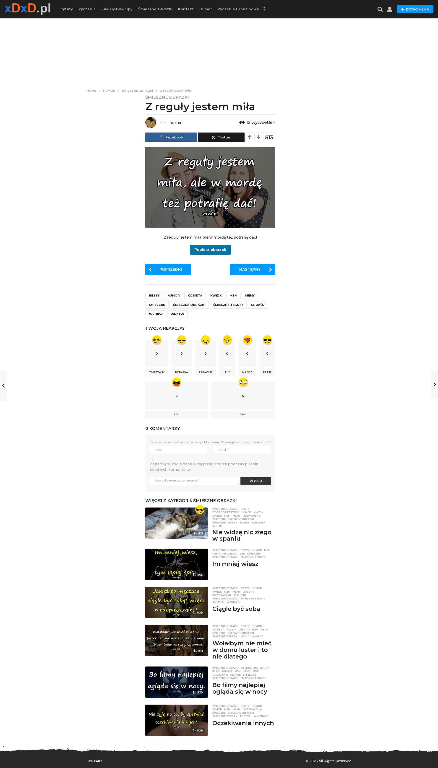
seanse (235, 674)
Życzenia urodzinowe (238, 9)
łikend (217, 515)
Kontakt (186, 9)
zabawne (205, 372)
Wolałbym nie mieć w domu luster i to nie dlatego (241, 650)
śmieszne (157, 305)
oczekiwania (252, 709)
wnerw (177, 314)
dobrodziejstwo (225, 512)
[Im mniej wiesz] (176, 564)
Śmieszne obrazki (155, 9)
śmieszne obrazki (189, 305)
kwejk (216, 295)
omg (243, 414)
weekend (258, 522)
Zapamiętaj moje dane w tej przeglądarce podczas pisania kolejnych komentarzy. (204, 467)
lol (176, 414)
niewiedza (229, 553)
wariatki (233, 602)
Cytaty (66, 9)
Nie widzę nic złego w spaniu (241, 535)
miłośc (247, 372)
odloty (248, 591)
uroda (244, 636)
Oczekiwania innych (243, 723)
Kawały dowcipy (117, 9)
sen (242, 553)
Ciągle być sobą (236, 608)
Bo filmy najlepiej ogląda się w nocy (239, 688)
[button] (264, 9)
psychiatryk (221, 595)
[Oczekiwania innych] (176, 720)
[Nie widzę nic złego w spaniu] (176, 523)
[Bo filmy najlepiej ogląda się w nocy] (176, 682)
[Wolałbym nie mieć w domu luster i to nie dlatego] (176, 640)
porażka (181, 372)
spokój (258, 305)
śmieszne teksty (228, 305)
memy (250, 295)
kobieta (195, 295)
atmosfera (249, 667)
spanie (244, 522)
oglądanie (220, 674)
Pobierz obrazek (210, 249)
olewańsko (252, 515)
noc (256, 671)
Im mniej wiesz (235, 564)
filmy (216, 671)
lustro (244, 629)
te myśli (218, 602)
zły (227, 372)
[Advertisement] (219, 52)
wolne (217, 526)
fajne (267, 372)
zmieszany (156, 372)
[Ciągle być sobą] (176, 602)
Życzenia (87, 9)
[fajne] (199, 509)
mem (233, 295)
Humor (206, 9)
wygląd (257, 636)
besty (154, 295)
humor (173, 295)
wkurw (156, 314)
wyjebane (261, 716)
